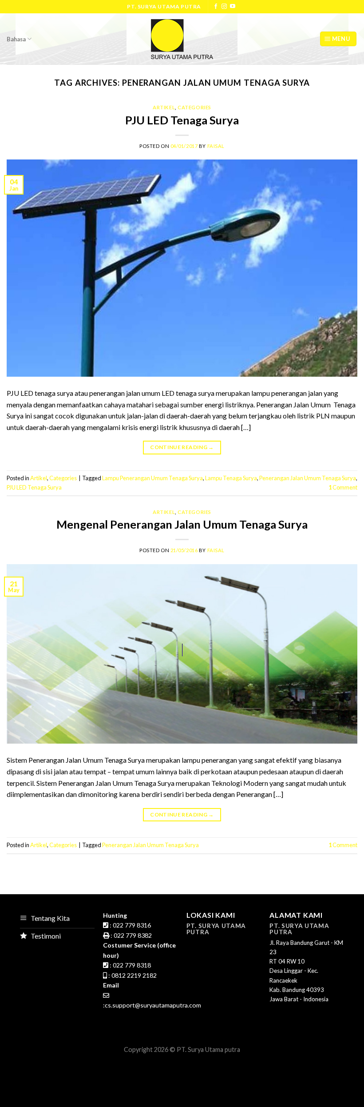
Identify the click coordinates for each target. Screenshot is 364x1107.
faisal (216, 146)
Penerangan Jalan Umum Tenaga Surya (307, 478)
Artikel (164, 107)
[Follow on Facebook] (215, 7)
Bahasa (16, 39)
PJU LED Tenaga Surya (182, 120)
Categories (194, 107)
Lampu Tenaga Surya (231, 478)
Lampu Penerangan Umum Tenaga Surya (152, 478)
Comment (342, 487)
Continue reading (182, 447)
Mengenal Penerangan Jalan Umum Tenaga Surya (182, 524)
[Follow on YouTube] (232, 7)
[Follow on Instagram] (224, 7)
